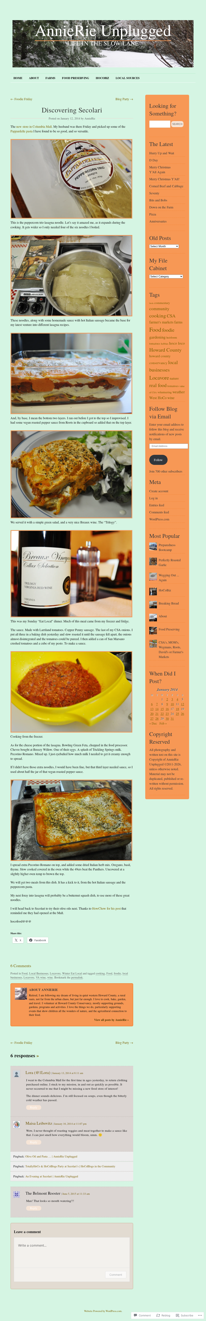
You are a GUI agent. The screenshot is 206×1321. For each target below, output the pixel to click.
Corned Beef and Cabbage (166, 186)
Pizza (152, 214)
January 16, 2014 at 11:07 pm (70, 1123)
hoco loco (177, 343)
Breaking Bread (169, 603)
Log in (153, 498)
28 (157, 718)
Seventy (154, 193)
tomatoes (173, 386)
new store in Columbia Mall (34, 126)
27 (151, 718)
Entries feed (156, 505)
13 (151, 709)
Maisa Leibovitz (39, 1123)
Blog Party (124, 99)
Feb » (163, 723)
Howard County (165, 349)
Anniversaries (158, 221)
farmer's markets (161, 322)
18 (177, 709)
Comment (115, 1274)
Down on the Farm (161, 207)
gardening (157, 337)
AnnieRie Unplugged (103, 29)
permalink (77, 977)
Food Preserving (75, 78)
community (159, 308)
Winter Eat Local (72, 973)
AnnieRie (89, 118)
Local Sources (128, 78)
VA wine (41, 977)
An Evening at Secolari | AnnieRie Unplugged (51, 1176)
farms (178, 321)
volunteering (165, 392)
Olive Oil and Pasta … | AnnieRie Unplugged (51, 1156)
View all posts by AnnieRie (111, 1020)
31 (172, 718)
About (34, 78)
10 (172, 704)
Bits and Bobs (158, 200)
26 (182, 713)
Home (17, 78)
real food (158, 385)
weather (178, 391)
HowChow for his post (106, 908)
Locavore (55, 973)
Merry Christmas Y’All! (164, 179)
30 (167, 718)
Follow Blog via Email (163, 412)
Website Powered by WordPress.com (103, 1311)
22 (162, 713)
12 (182, 704)
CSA (171, 316)
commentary (162, 303)
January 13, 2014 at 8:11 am (67, 1073)
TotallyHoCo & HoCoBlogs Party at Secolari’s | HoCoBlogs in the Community (70, 1166)
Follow (158, 460)
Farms (50, 78)
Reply (33, 1107)
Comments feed (159, 512)
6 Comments (20, 965)
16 (167, 709)
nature (174, 378)
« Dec (153, 723)
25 (177, 713)
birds (151, 303)
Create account (158, 491)
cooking (100, 973)
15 (162, 709)
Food (25, 973)
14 (157, 709)
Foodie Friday (21, 99)
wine (50, 977)
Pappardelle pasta (21, 131)
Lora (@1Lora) (38, 1072)
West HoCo (158, 397)
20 (151, 713)
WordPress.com (159, 519)
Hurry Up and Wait (161, 153)
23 (167, 713)
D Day (153, 160)
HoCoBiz (102, 78)
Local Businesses (38, 973)
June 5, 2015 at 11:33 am (76, 1193)
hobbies (164, 343)
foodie (117, 973)
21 (157, 713)
